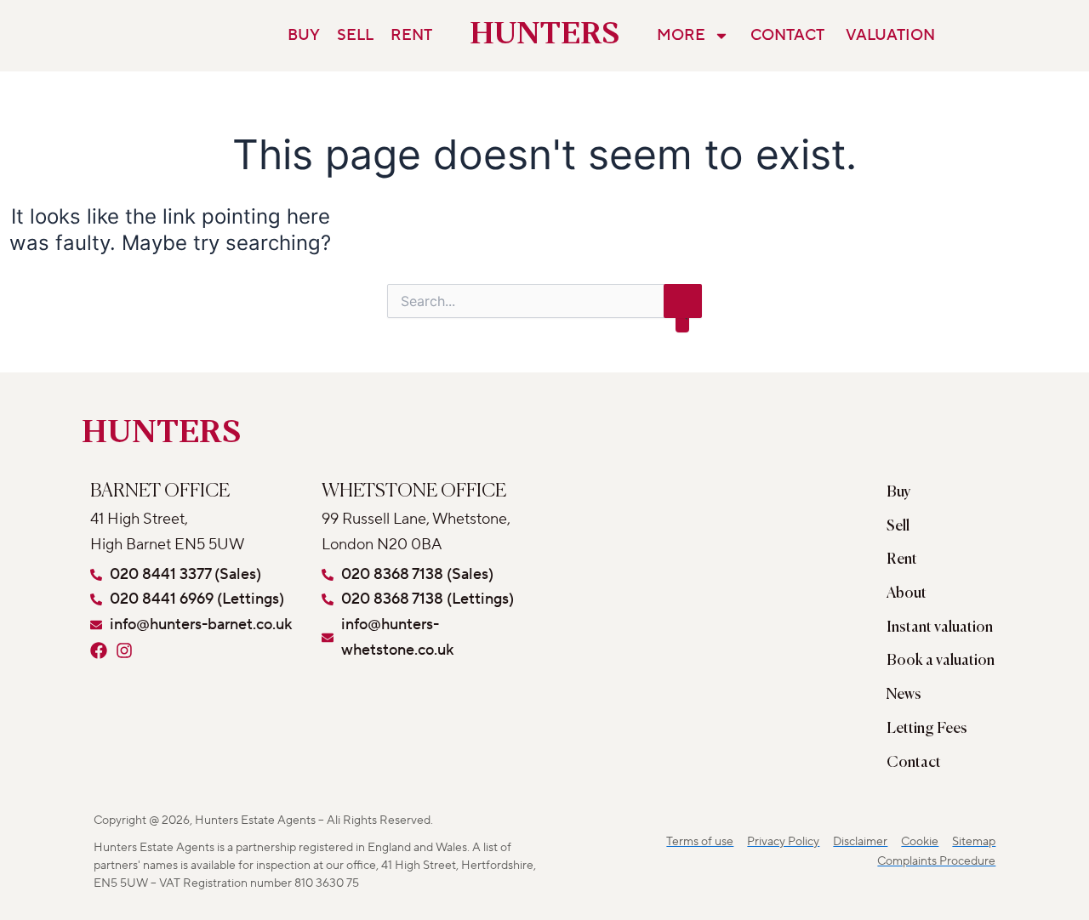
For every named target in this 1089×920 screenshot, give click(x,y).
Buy (304, 35)
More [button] (681, 35)
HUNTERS (545, 35)
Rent (411, 35)
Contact (787, 35)
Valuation (890, 35)
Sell (355, 35)
